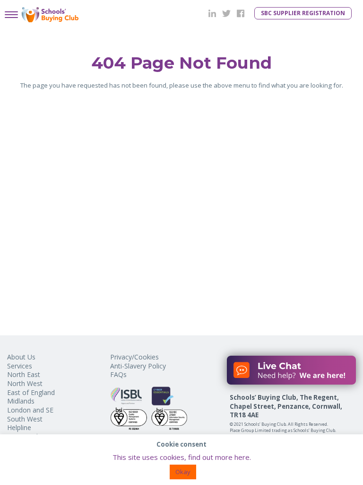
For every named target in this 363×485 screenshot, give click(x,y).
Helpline (19, 427)
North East (23, 374)
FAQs (118, 374)
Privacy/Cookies (134, 356)
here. (242, 457)
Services (19, 365)
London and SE (30, 409)
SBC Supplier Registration (303, 13)
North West (25, 383)
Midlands (21, 400)
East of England (31, 392)
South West (25, 418)
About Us (21, 356)
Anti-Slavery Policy (138, 365)
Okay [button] (182, 471)
